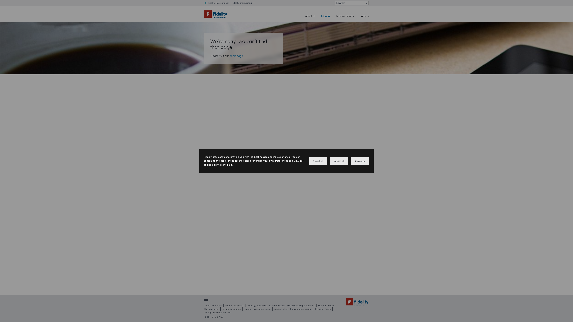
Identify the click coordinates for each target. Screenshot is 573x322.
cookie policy (211, 164)
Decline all (339, 161)
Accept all (318, 161)
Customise (360, 161)
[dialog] (286, 161)
